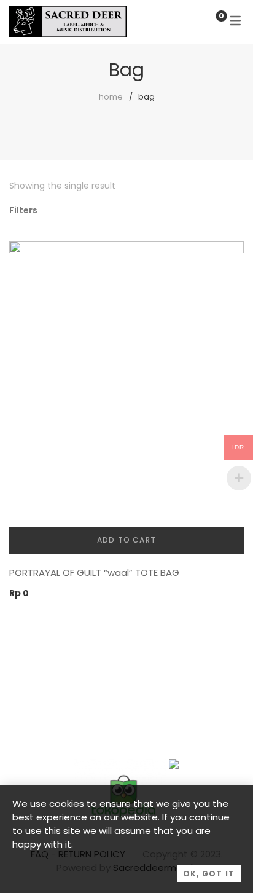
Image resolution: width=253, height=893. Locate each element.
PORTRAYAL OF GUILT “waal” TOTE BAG (94, 572)
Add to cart (126, 540)
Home (111, 97)
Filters (23, 210)
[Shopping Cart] (208, 21)
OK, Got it (209, 873)
